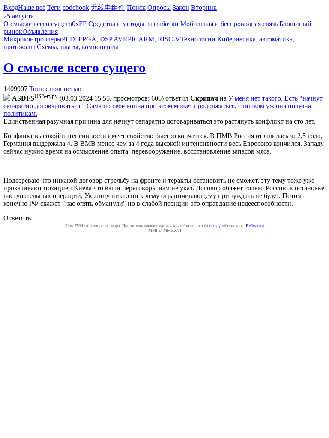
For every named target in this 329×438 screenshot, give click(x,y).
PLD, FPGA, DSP (87, 39)
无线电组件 (108, 7)
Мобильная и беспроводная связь (229, 23)
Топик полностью (55, 88)
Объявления (40, 31)
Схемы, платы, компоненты (77, 46)
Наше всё (31, 7)
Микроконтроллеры (32, 39)
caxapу (215, 225)
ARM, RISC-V (159, 39)
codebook (76, 7)
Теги (54, 7)
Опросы (159, 7)
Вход (10, 7)
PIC (133, 39)
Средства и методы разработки (133, 23)
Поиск (136, 7)
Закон (181, 7)
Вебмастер (255, 225)
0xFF (79, 23)
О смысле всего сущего (37, 23)
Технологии (197, 39)
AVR (121, 39)
